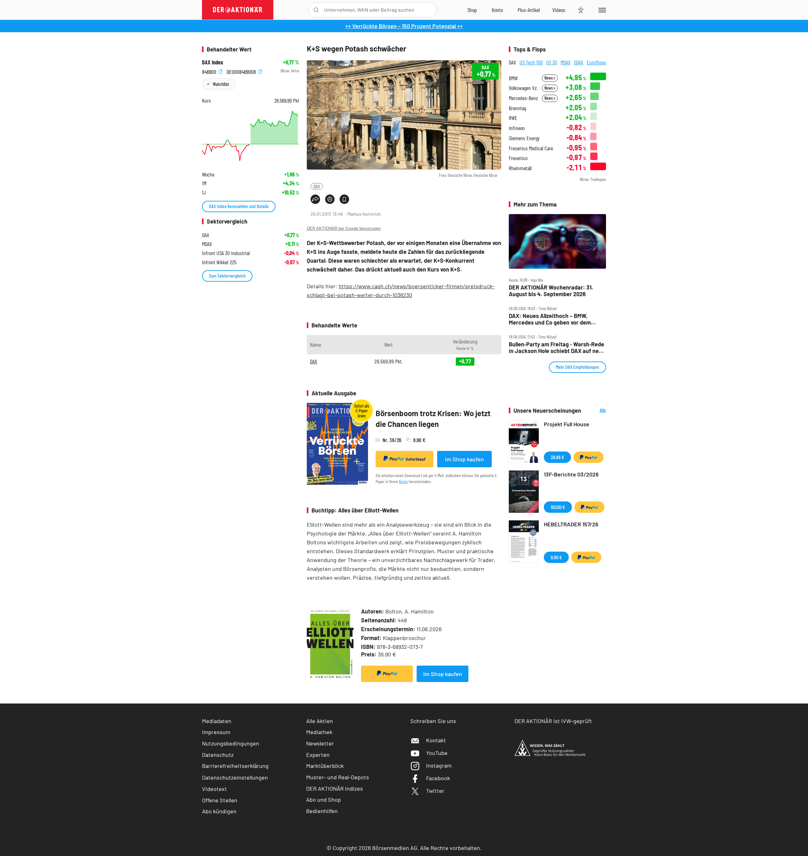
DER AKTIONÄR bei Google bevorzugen (344, 228)
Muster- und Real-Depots (337, 777)
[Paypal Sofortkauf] (387, 674)
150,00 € (558, 507)
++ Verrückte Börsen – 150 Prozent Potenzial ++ (404, 25)
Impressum (216, 731)
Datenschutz (218, 754)
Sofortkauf (415, 459)
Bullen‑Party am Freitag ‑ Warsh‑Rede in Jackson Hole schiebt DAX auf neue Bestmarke (557, 347)
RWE (513, 118)
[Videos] (559, 10)
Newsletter (320, 743)
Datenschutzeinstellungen (235, 777)
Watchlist (221, 84)
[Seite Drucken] (330, 199)
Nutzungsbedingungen (230, 743)
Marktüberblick (325, 765)
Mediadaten (216, 720)
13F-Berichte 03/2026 (571, 474)
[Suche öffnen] (316, 10)
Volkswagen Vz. (523, 88)
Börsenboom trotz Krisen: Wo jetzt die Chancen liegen (433, 418)
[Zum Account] (497, 10)
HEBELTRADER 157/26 (571, 524)
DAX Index (212, 62)
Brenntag (517, 108)
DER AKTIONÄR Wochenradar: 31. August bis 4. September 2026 (551, 290)
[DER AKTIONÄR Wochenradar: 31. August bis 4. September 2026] (557, 241)
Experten (318, 754)
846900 (209, 71)
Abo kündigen (219, 811)
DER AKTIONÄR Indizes (334, 788)
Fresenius (518, 158)
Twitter (435, 790)
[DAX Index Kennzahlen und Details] (250, 136)
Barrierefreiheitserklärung (235, 765)
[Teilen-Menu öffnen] (315, 199)
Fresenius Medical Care (531, 148)
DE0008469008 (242, 71)
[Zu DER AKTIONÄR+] (528, 10)
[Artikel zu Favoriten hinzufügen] (344, 199)
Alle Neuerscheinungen (595, 410)
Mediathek (319, 731)
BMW (513, 78)
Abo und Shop (323, 799)
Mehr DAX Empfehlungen (577, 367)
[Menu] (601, 10)
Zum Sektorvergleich (227, 275)
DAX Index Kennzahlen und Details (239, 206)
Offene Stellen (219, 800)
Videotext (214, 788)
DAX (316, 186)
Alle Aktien (319, 720)
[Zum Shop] (472, 10)
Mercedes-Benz (523, 98)
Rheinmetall (520, 168)
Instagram (439, 765)
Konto (403, 481)
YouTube (437, 752)
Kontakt (436, 740)
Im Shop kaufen (464, 459)
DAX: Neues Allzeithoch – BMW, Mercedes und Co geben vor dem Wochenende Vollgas (550, 319)
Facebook (438, 778)
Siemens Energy (524, 138)
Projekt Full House (566, 424)
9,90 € (556, 557)
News (549, 78)
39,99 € (557, 457)
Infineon (517, 128)
